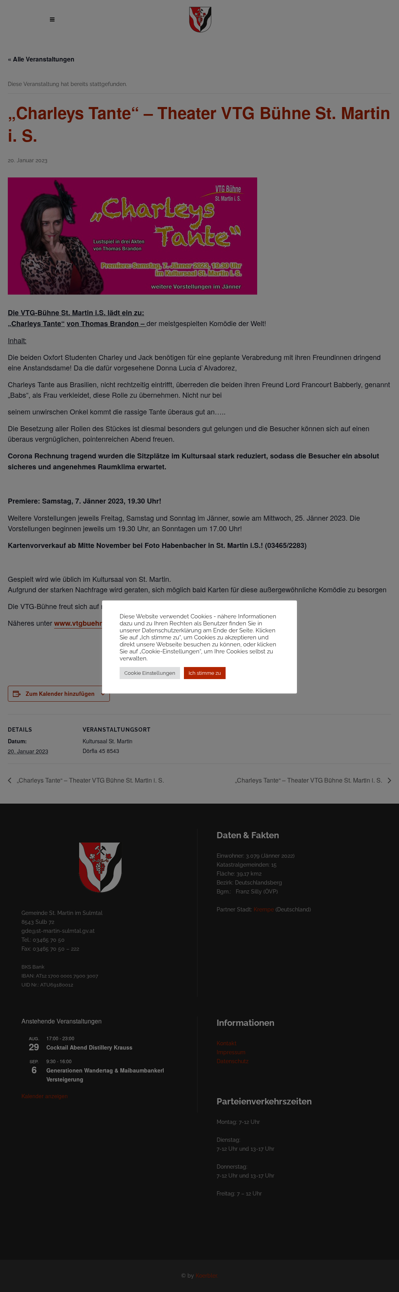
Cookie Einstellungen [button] (149, 673)
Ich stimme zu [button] (205, 673)
